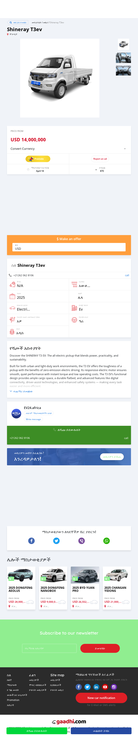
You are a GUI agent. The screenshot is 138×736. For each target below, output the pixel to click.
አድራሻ (10, 705)
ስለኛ (9, 680)
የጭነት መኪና (57, 690)
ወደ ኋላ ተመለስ (19, 22)
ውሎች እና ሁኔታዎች (17, 695)
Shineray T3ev (57, 22)
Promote (39, 158)
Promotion (13, 700)
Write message (33, 419)
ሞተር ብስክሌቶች (37, 685)
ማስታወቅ (12, 685)
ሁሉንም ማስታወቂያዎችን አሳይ (39, 413)
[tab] (69, 149)
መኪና (45, 22)
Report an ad (100, 158)
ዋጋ (16, 245)
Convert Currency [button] (22, 149)
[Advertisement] (69, 206)
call (127, 275)
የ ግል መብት (13, 690)
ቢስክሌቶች (55, 685)
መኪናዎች (34, 680)
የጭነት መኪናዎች (37, 690)
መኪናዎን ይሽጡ (112, 457)
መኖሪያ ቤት (36, 22)
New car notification (101, 698)
